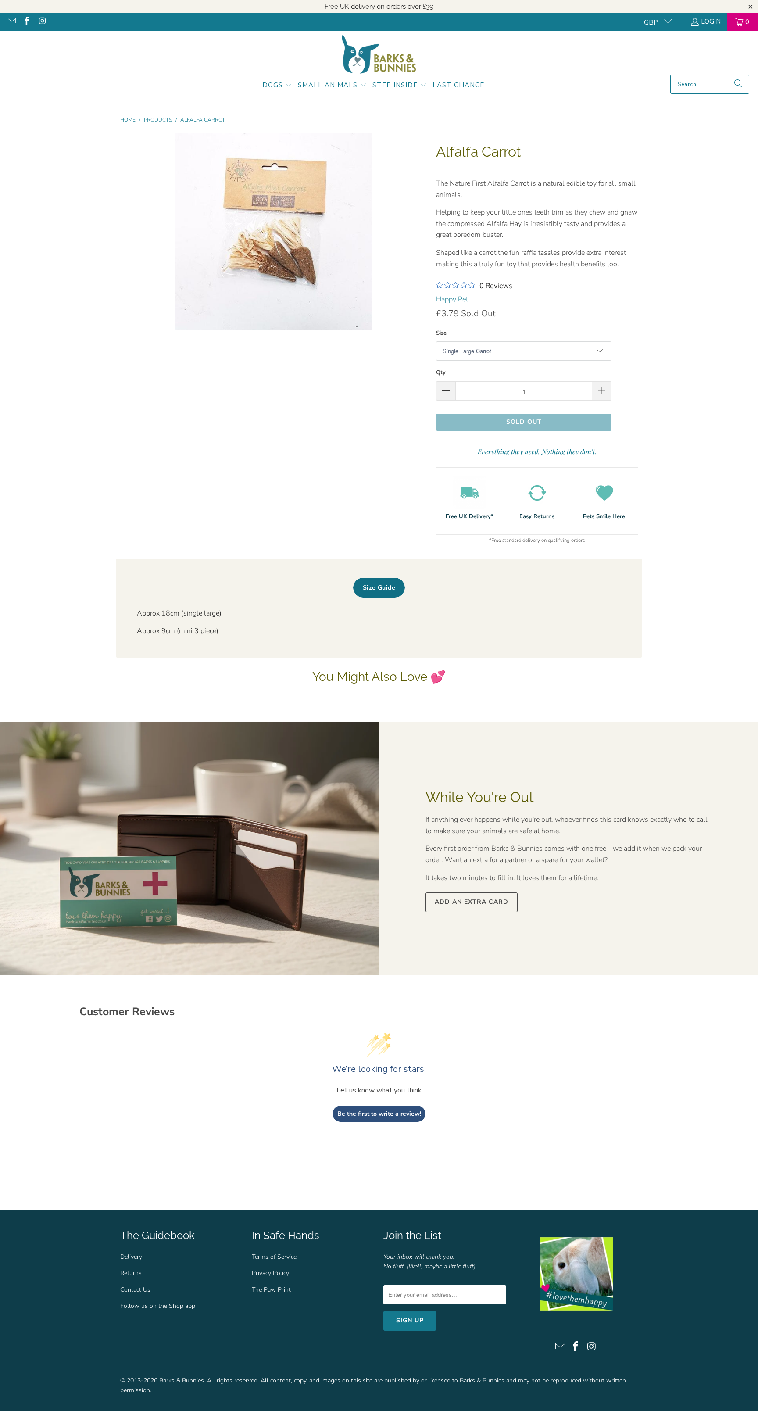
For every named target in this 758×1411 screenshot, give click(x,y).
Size (441, 333)
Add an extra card (471, 902)
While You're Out (479, 797)
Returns (131, 1273)
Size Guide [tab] (379, 588)
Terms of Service (274, 1257)
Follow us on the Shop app (157, 1306)
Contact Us (135, 1290)
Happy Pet (452, 299)
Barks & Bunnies (181, 1380)
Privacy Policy (270, 1273)
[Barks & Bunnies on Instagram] (41, 22)
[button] (277, 86)
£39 (428, 7)
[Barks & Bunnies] (379, 55)
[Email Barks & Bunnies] (11, 22)
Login (711, 21)
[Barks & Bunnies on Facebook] (26, 22)
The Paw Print (271, 1290)
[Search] (738, 84)
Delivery (131, 1257)
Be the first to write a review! (379, 1114)
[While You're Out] (189, 848)
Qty (441, 372)
